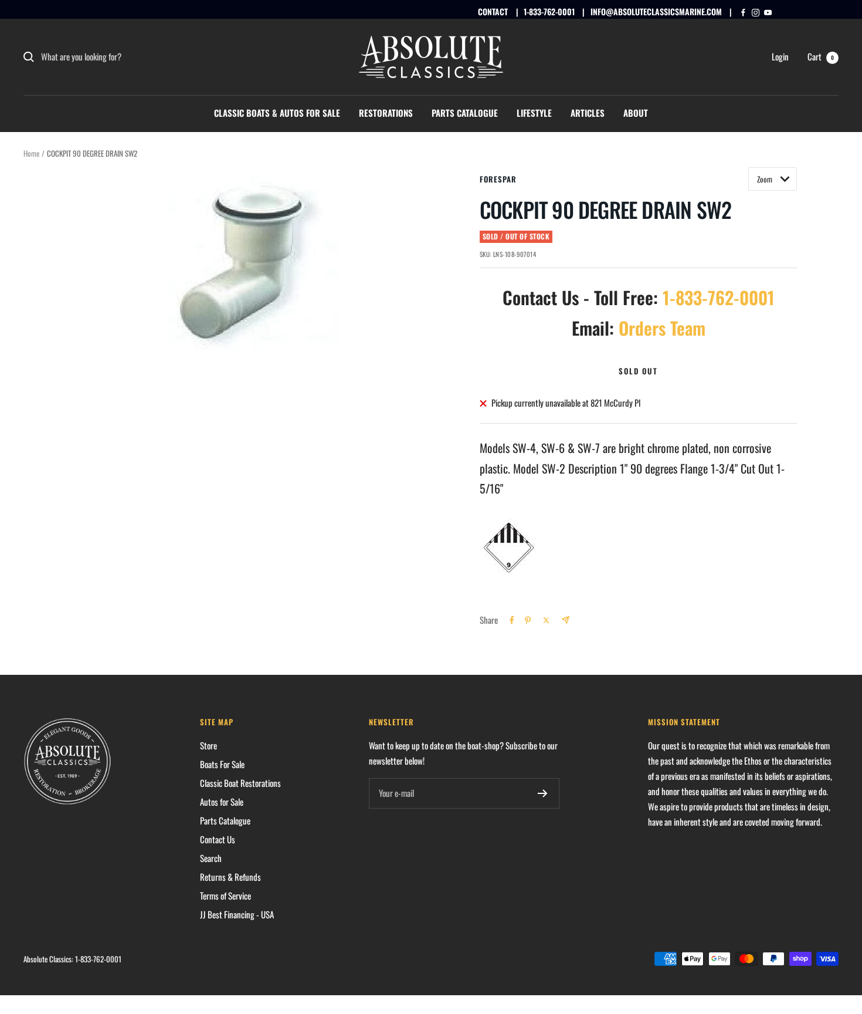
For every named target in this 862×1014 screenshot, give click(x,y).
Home (31, 153)
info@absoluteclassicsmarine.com (656, 11)
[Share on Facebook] (512, 620)
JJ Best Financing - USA (237, 914)
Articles (588, 112)
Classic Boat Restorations (240, 782)
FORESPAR (498, 179)
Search (211, 857)
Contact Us (217, 839)
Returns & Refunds (230, 876)
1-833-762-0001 (549, 11)
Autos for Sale (221, 801)
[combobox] (129, 57)
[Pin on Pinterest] (528, 620)
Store (208, 745)
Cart (820, 56)
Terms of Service (225, 895)
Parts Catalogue (465, 112)
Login (780, 56)
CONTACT (493, 11)
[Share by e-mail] (565, 620)
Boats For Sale (222, 764)
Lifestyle (534, 112)
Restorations (386, 112)
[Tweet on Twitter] (546, 620)
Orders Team (662, 328)
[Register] (543, 793)
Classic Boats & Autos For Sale (277, 112)
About (635, 112)
